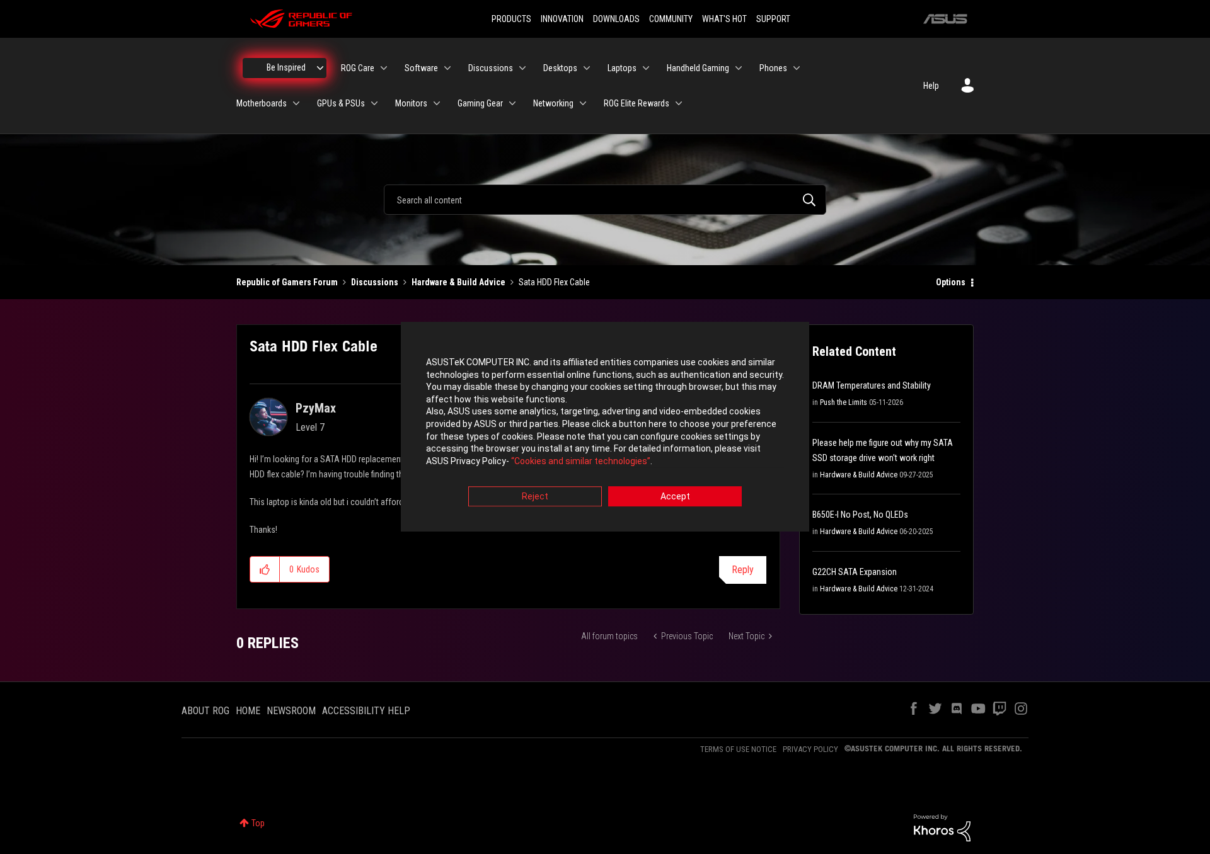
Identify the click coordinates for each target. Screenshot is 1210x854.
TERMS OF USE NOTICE (738, 749)
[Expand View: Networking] (583, 103)
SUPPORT (773, 19)
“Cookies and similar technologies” (580, 461)
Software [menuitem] (421, 68)
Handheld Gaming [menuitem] (698, 68)
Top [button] (258, 823)
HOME (248, 711)
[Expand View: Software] (447, 68)
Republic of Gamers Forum (287, 282)
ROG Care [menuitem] (357, 68)
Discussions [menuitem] (490, 68)
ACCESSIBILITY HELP (366, 711)
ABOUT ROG (205, 711)
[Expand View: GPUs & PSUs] (374, 103)
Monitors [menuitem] (411, 103)
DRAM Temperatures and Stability (871, 385)
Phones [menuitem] (773, 68)
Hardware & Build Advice (458, 282)
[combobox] (605, 200)
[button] (265, 569)
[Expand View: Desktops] (586, 68)
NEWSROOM (291, 711)
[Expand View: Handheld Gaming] (738, 68)
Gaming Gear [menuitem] (480, 103)
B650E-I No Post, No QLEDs (860, 515)
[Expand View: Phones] (796, 68)
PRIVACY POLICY (810, 749)
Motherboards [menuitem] (261, 103)
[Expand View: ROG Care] (383, 68)
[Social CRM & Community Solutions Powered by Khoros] (942, 827)
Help (931, 86)
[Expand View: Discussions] (522, 68)
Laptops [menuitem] (622, 68)
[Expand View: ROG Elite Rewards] (678, 103)
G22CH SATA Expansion (854, 572)
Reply (743, 570)
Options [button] (950, 282)
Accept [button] (675, 497)
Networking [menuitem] (553, 103)
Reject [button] (535, 497)
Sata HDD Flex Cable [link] (554, 282)
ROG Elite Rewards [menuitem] (636, 103)
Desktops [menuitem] (560, 68)
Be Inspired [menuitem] (286, 67)
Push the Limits (843, 402)
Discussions (374, 282)
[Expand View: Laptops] (646, 68)
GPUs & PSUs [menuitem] (341, 103)
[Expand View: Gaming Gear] (512, 103)
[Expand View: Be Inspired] (320, 68)
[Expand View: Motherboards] (296, 103)
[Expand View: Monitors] (436, 103)
